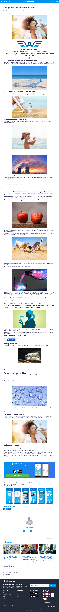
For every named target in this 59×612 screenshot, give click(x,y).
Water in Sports (26, 556)
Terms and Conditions (7, 594)
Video (18, 596)
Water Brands (15, 4)
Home (9, 4)
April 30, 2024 (42, 558)
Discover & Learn (36, 4)
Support (5, 598)
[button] (4, 509)
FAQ (4, 596)
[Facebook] (4, 1)
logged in (10, 575)
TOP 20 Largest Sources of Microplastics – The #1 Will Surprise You (10, 557)
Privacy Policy (5, 592)
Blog (13, 10)
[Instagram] (2, 1)
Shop (21, 4)
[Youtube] (7, 1)
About (50, 4)
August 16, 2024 (25, 557)
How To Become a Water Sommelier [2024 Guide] (46, 557)
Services (44, 4)
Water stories (28, 4)
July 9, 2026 (6, 559)
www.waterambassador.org (12, 190)
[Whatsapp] (9, 1)
